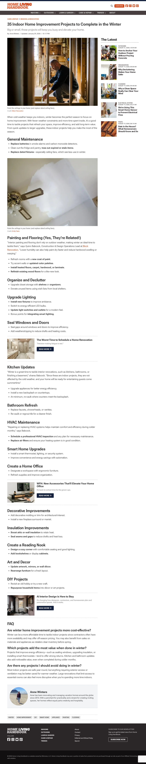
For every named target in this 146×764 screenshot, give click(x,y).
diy (35, 717)
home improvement (24, 717)
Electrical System (125, 103)
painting (66, 717)
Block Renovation (17, 111)
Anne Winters (14, 34)
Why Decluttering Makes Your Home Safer (127, 72)
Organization (123, 65)
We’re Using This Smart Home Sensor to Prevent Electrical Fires (127, 111)
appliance (56, 717)
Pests (120, 122)
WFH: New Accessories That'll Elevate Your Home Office (65, 485)
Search (77, 741)
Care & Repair (85, 13)
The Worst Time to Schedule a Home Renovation (64, 339)
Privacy (77, 735)
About (112, 13)
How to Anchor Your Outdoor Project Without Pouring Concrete (127, 54)
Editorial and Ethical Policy (84, 738)
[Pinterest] (137, 6)
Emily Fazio (15, 231)
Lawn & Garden (66, 13)
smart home (44, 717)
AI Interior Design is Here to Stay (55, 596)
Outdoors (49, 13)
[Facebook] (126, 6)
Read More (44, 349)
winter (11, 717)
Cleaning (121, 84)
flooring (75, 717)
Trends (100, 13)
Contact (77, 732)
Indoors (35, 13)
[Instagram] (130, 6)
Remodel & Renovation (29, 19)
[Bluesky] (134, 6)
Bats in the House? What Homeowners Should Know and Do (128, 129)
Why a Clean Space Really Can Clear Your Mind (128, 91)
